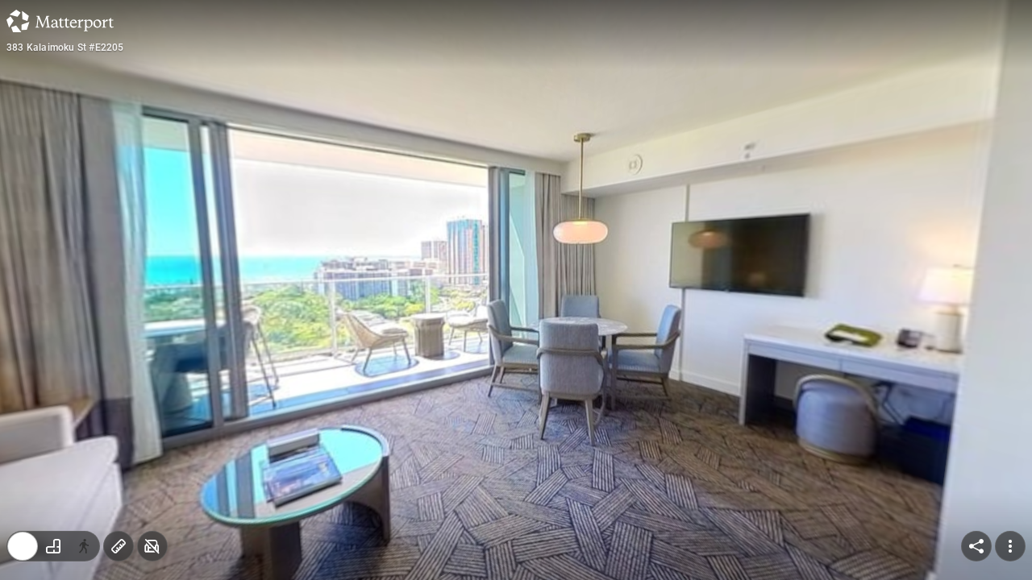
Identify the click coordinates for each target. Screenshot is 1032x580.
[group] (53, 546)
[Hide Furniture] (152, 546)
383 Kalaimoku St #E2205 (65, 47)
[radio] (22, 546)
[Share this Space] (976, 546)
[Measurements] (118, 546)
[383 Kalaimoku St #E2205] (516, 290)
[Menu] (1010, 546)
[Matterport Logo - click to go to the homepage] (60, 20)
